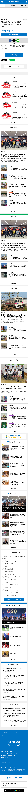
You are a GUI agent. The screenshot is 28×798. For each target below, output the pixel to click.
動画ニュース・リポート (11, 590)
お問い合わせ (5, 757)
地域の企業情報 (9, 569)
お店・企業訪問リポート (11, 584)
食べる (8, 5)
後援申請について (6, 762)
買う (18, 5)
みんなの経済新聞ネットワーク (14, 778)
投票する (9, 599)
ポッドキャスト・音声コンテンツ (14, 592)
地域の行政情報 (9, 571)
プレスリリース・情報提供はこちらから (10, 753)
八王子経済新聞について (7, 751)
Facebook (9, 745)
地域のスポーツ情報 (10, 579)
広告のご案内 (5, 760)
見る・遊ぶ (13, 5)
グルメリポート (9, 582)
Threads (18, 745)
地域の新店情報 (9, 563)
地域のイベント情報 (10, 561)
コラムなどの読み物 (10, 595)
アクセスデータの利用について (8, 755)
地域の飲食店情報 (10, 574)
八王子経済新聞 (14, 2)
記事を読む (14, 55)
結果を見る (19, 599)
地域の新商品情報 (10, 566)
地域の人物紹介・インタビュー (13, 577)
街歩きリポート (9, 587)
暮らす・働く (24, 5)
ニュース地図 (4, 19)
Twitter (14, 745)
